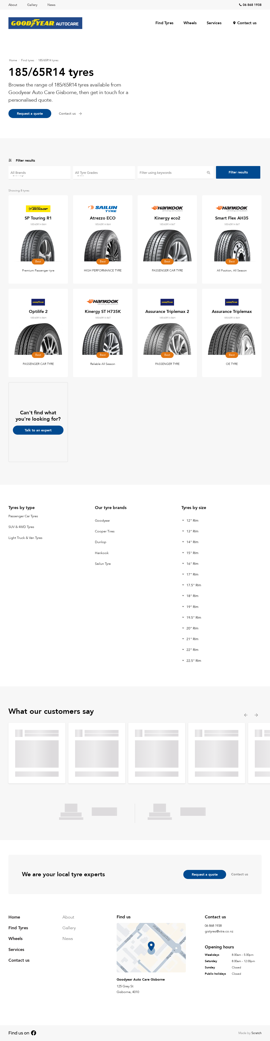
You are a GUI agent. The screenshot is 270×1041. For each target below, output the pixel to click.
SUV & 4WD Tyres (21, 527)
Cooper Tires (105, 531)
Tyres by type (21, 508)
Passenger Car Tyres (23, 516)
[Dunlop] (39, 174)
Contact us (246, 23)
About (12, 5)
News (51, 5)
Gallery (32, 5)
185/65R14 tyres (48, 60)
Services (214, 23)
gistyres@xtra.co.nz (219, 931)
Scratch (256, 1033)
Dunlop (100, 542)
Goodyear (102, 520)
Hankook (102, 553)
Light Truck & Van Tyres (25, 538)
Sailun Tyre (103, 563)
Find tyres (27, 60)
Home (13, 60)
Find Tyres (164, 23)
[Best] (104, 174)
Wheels (190, 23)
